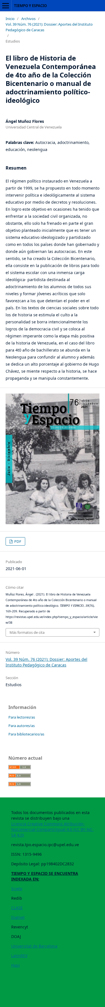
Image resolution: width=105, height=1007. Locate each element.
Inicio (10, 18)
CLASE (17, 907)
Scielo (16, 888)
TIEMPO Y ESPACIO (30, 5)
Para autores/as (21, 725)
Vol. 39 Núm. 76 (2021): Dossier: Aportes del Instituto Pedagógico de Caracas (49, 27)
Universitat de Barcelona (34, 946)
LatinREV (19, 955)
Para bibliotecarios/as (26, 734)
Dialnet (18, 917)
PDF (17, 541)
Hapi (15, 965)
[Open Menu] (5, 5)
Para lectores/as (21, 717)
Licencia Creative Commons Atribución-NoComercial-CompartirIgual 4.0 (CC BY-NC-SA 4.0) (52, 829)
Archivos (28, 18)
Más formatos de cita (27, 632)
